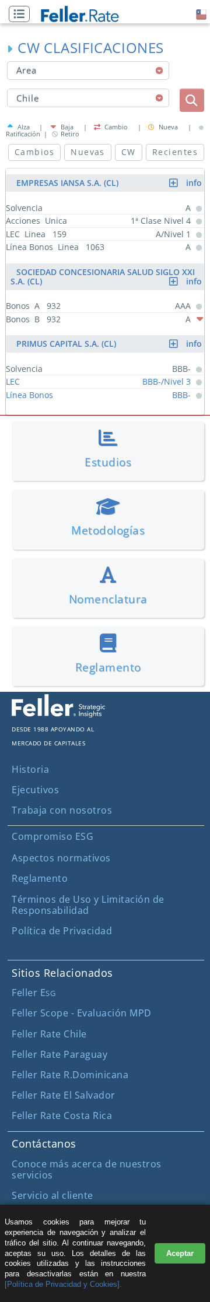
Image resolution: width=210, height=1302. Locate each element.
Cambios (34, 151)
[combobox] (88, 70)
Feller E (33, 992)
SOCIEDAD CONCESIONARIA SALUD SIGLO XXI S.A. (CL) (107, 276)
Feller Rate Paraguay (59, 1054)
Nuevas (88, 151)
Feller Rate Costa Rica (62, 1115)
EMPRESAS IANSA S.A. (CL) (110, 182)
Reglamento (40, 878)
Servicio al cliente (52, 1195)
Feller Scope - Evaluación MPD (82, 1013)
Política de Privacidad (62, 930)
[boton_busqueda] (192, 100)
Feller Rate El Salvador (64, 1095)
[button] (22, 14)
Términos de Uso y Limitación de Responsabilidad (88, 905)
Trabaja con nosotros (62, 810)
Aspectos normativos (61, 857)
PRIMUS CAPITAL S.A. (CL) (110, 343)
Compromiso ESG (52, 836)
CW (128, 151)
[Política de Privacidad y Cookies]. (63, 1284)
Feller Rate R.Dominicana (70, 1074)
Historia (30, 769)
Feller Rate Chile (49, 1033)
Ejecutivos (35, 789)
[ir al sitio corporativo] (58, 714)
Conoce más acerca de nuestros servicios (87, 1169)
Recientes (175, 151)
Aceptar (180, 1253)
